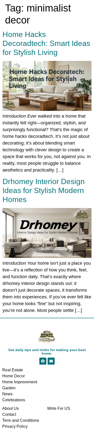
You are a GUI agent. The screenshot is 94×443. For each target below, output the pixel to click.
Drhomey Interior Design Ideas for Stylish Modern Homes (44, 190)
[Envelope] (51, 361)
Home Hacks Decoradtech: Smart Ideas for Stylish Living (46, 43)
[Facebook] (42, 361)
